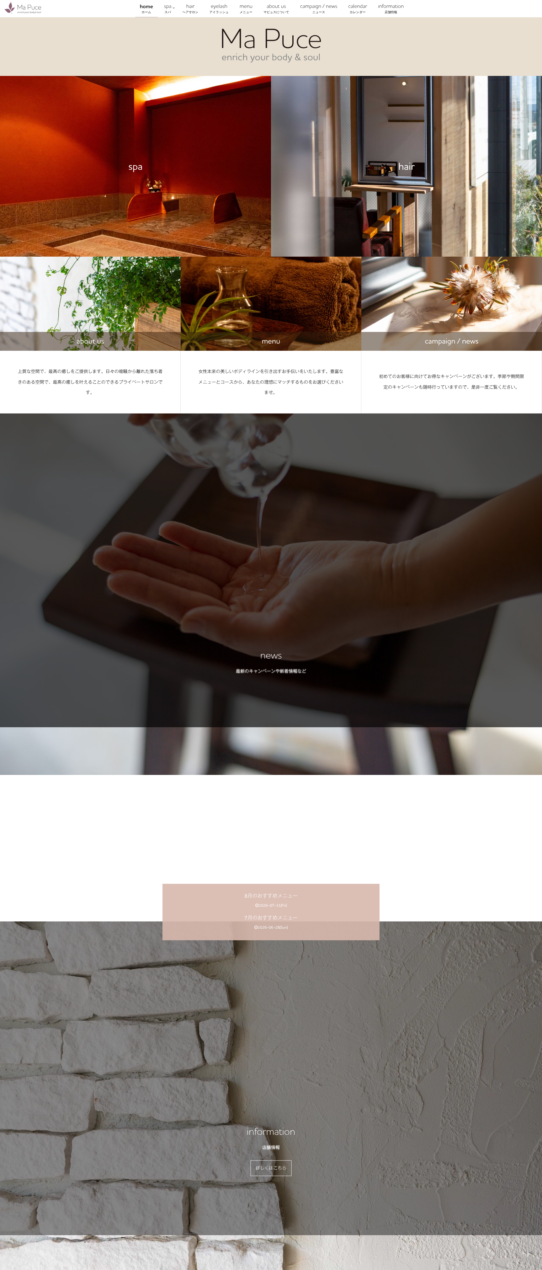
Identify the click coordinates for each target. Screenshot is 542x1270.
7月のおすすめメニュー (271, 918)
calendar (357, 8)
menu (246, 8)
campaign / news (318, 8)
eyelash (219, 8)
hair (190, 8)
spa (168, 8)
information (391, 8)
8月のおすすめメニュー (271, 896)
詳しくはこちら (271, 1168)
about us (276, 8)
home (146, 8)
